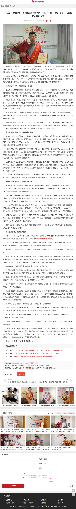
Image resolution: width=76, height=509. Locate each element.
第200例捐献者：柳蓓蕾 (10, 405)
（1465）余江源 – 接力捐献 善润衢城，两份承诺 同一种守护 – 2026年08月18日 (12, 449)
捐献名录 (8, 6)
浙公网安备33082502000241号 (57, 506)
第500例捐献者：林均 (29, 405)
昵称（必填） (43, 459)
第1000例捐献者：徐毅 (47, 405)
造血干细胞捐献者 (46, 239)
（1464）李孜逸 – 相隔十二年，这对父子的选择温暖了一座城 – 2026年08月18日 (38, 449)
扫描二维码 (34, 365)
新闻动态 (9, 500)
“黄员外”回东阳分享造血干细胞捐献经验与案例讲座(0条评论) (34, 356)
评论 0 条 (48, 21)
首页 (2, 6)
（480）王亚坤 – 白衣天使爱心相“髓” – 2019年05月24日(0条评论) (36, 353)
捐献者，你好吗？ (29, 503)
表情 (71, 486)
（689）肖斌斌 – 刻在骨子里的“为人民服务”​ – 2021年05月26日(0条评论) (38, 350)
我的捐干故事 (10, 503)
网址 (40, 468)
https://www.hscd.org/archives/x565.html (24, 363)
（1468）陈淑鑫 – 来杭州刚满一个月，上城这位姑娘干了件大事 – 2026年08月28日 (12, 431)
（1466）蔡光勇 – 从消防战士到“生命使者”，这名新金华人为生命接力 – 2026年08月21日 (63, 431)
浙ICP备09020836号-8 (36, 506)
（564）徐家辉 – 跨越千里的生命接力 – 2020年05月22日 (24, 381)
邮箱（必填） (43, 463)
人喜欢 (9, 374)
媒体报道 (60, 500)
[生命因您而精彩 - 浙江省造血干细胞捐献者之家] (38, 3)
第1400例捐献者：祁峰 (66, 405)
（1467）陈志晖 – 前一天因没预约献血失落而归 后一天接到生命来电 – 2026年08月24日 (38, 431)
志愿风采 (43, 500)
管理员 (29, 368)
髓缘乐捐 (60, 503)
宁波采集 (58, 413)
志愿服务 (43, 503)
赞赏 (22, 374)
